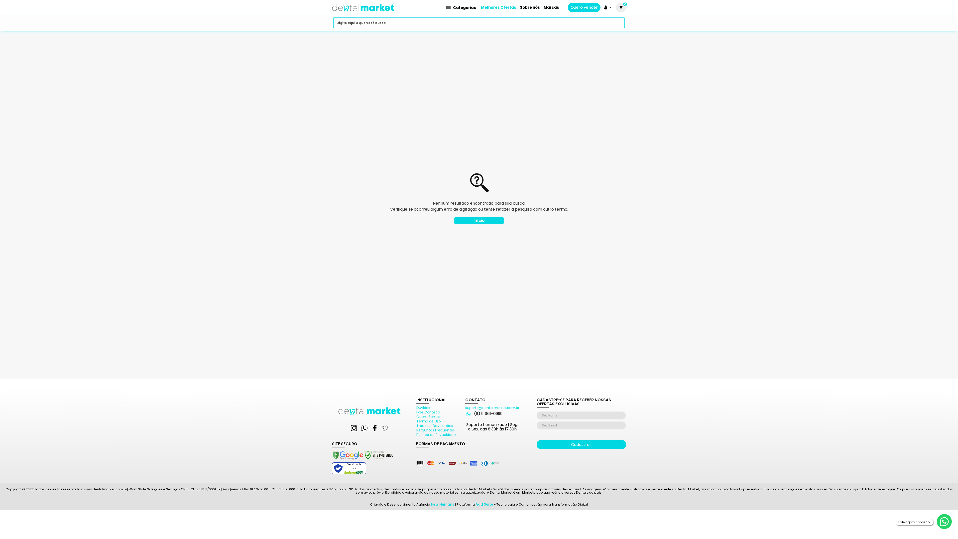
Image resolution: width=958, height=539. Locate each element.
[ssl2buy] (362, 460)
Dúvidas (423, 407)
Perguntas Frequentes (435, 430)
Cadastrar (581, 444)
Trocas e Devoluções (434, 425)
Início (479, 220)
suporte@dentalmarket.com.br (492, 407)
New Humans (442, 504)
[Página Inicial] (363, 13)
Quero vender (584, 7)
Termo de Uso (428, 421)
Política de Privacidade (436, 434)
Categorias (464, 7)
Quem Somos (428, 416)
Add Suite (484, 504)
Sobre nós (530, 7)
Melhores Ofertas (498, 7)
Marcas (551, 7)
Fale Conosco (428, 412)
